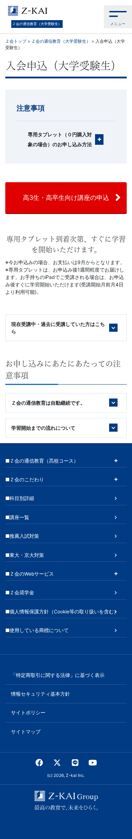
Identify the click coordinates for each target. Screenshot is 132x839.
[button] (118, 16)
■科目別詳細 (19, 498)
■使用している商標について (37, 630)
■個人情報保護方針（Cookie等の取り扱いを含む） (62, 611)
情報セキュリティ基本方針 (40, 694)
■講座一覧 (17, 517)
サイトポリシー (28, 712)
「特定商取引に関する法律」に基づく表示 (58, 675)
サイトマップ (25, 731)
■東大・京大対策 (24, 555)
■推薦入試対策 (22, 536)
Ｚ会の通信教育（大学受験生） (37, 24)
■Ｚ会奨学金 (19, 592)
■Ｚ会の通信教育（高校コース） (41, 461)
